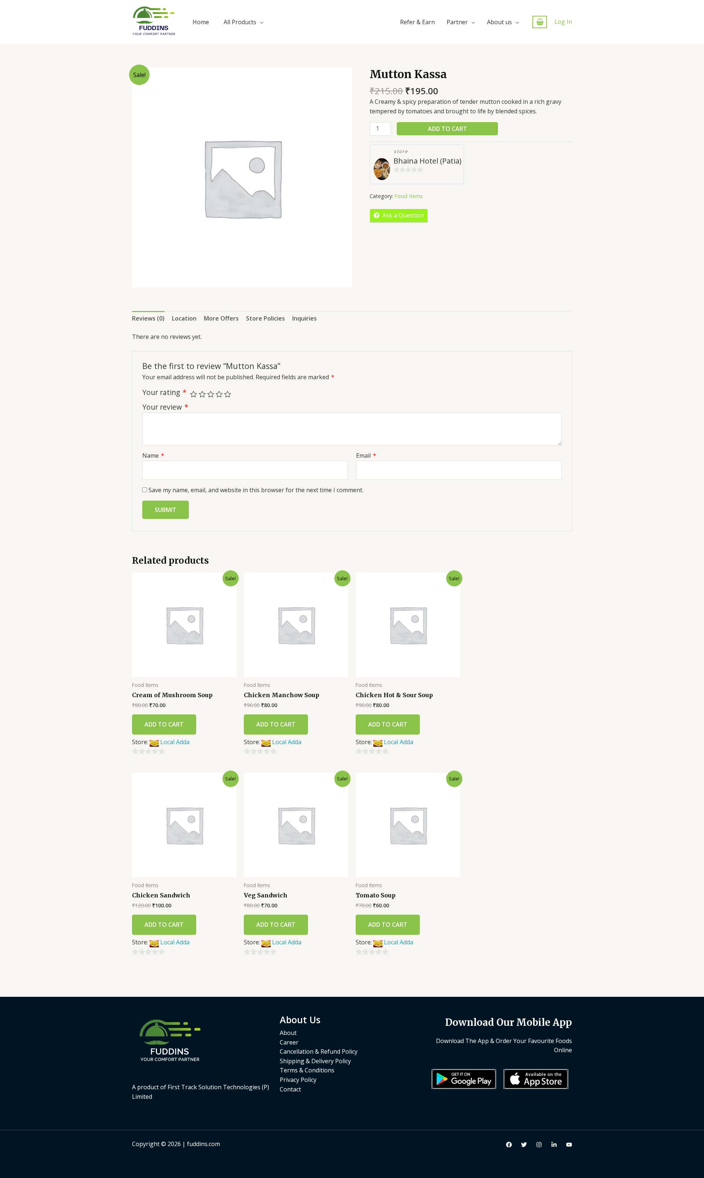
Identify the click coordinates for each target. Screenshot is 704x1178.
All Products (240, 22)
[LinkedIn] (554, 1145)
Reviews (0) (148, 318)
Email (366, 455)
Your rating (164, 392)
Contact (290, 1089)
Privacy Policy (298, 1080)
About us (499, 22)
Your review (165, 407)
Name (153, 455)
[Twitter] (524, 1145)
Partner (457, 22)
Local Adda (175, 742)
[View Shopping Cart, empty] (539, 22)
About (288, 1033)
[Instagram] (539, 1145)
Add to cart (447, 129)
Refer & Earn (417, 22)
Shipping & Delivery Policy (315, 1061)
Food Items (409, 196)
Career (289, 1042)
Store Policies (265, 318)
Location (184, 318)
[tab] (148, 318)
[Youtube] (569, 1145)
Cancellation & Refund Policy (319, 1051)
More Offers (221, 318)
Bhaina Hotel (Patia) (427, 160)
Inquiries (304, 318)
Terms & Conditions (307, 1070)
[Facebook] (509, 1145)
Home (200, 22)
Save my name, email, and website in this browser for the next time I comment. (255, 490)
